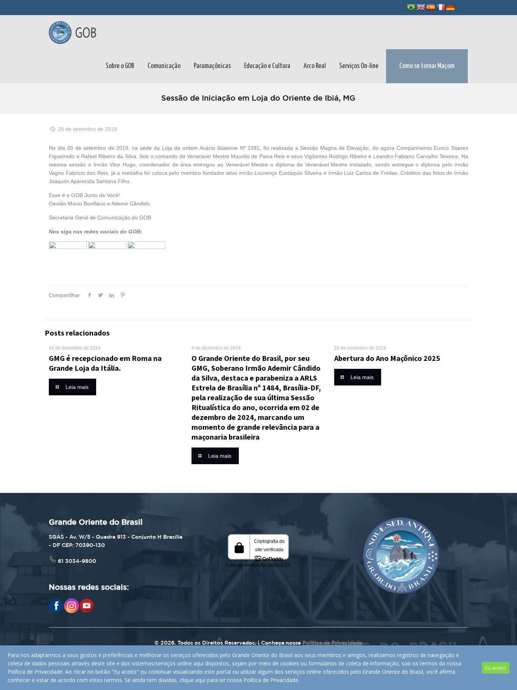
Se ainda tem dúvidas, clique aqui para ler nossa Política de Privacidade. (212, 680)
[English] (420, 7)
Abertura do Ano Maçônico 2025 (387, 358)
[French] (440, 7)
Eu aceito (495, 667)
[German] (450, 7)
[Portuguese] (411, 7)
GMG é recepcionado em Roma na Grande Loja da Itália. (105, 363)
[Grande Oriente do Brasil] (72, 32)
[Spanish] (430, 7)
